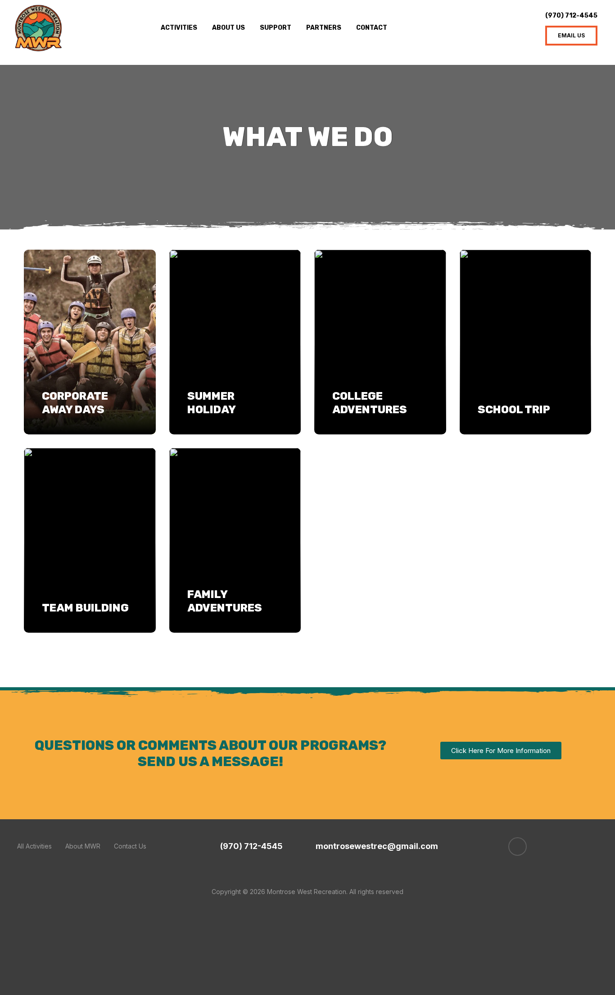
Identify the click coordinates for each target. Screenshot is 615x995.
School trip (514, 409)
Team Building (85, 608)
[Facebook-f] (517, 846)
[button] (571, 36)
